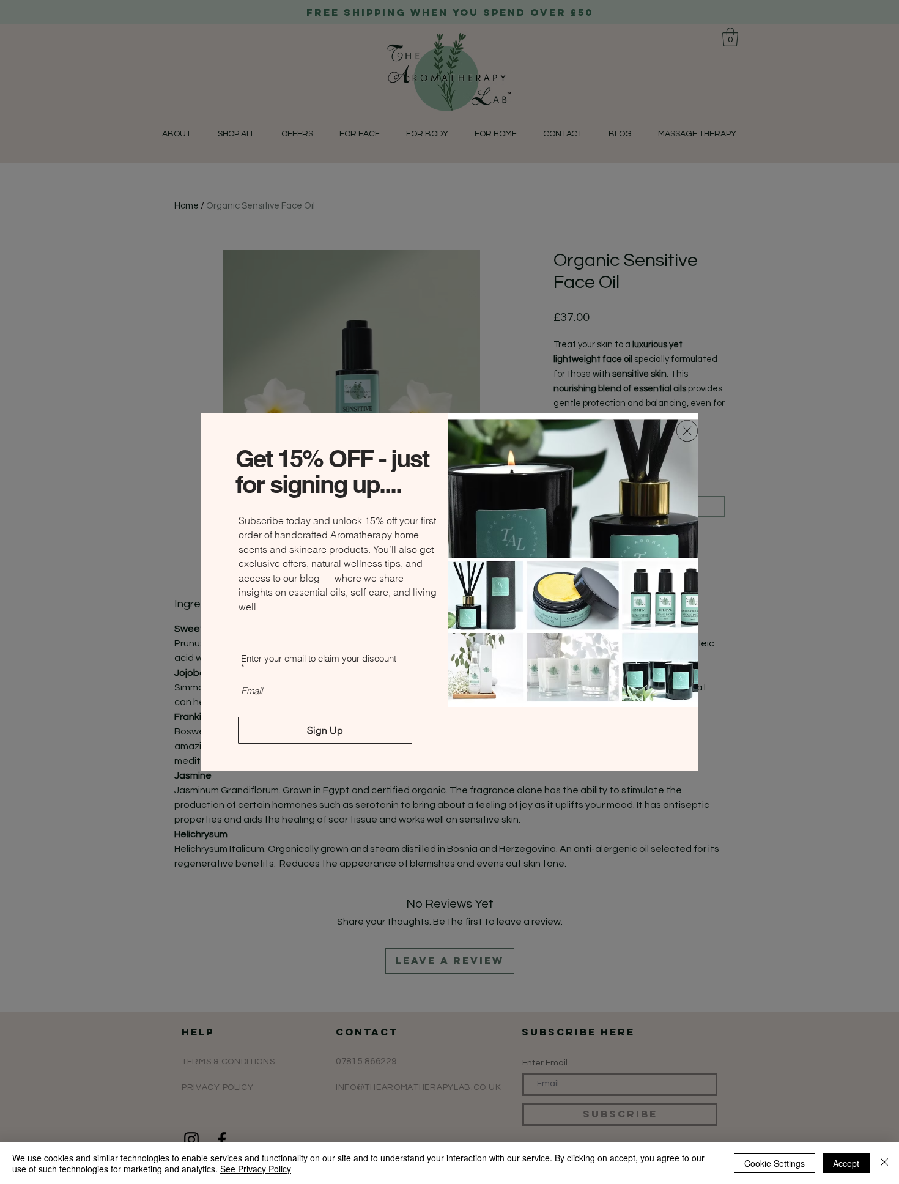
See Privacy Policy (255, 1169)
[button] (687, 431)
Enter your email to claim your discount (318, 659)
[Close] (884, 1163)
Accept (846, 1163)
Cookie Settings (774, 1163)
